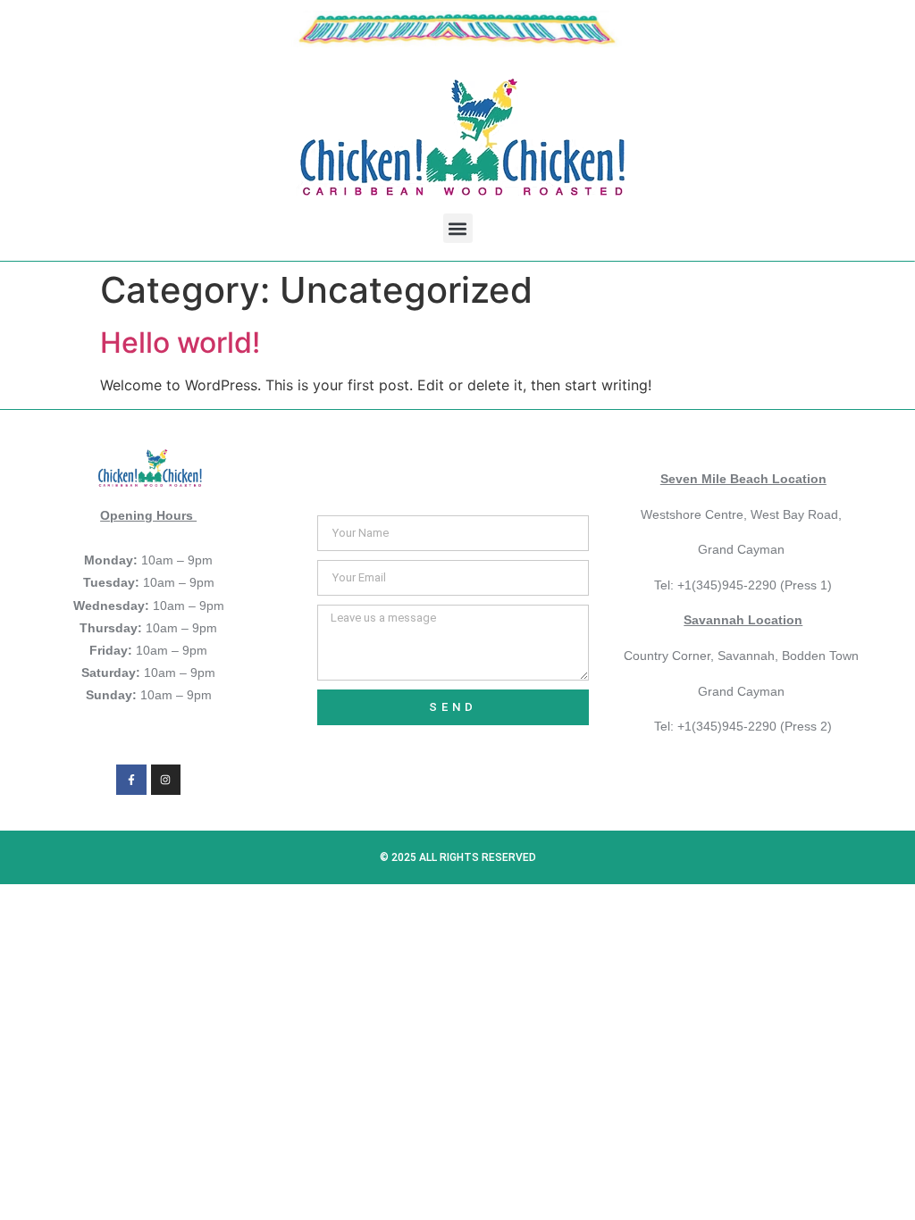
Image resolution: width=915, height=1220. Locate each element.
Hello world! (180, 342)
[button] (458, 228)
